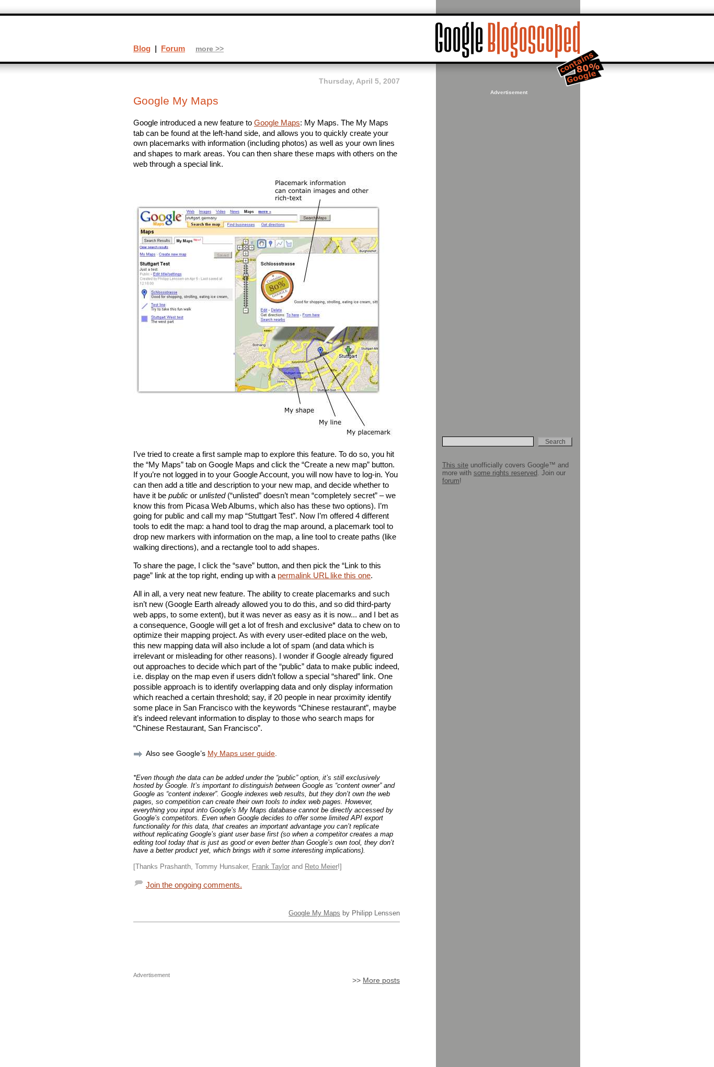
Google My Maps (314, 913)
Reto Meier (321, 866)
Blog (142, 48)
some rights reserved (505, 473)
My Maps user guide (241, 753)
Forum (173, 48)
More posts (381, 980)
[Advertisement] (507, 254)
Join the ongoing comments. (194, 884)
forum (450, 481)
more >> (209, 49)
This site (455, 465)
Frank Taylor (271, 866)
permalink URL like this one (324, 575)
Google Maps (277, 122)
